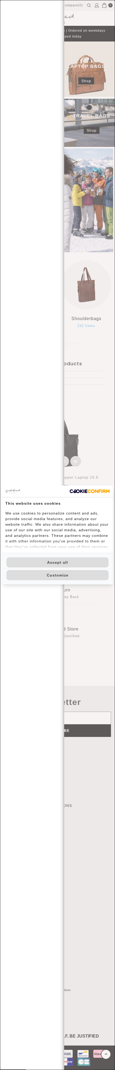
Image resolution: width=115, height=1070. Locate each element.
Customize (57, 575)
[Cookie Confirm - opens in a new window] (90, 491)
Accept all (57, 562)
